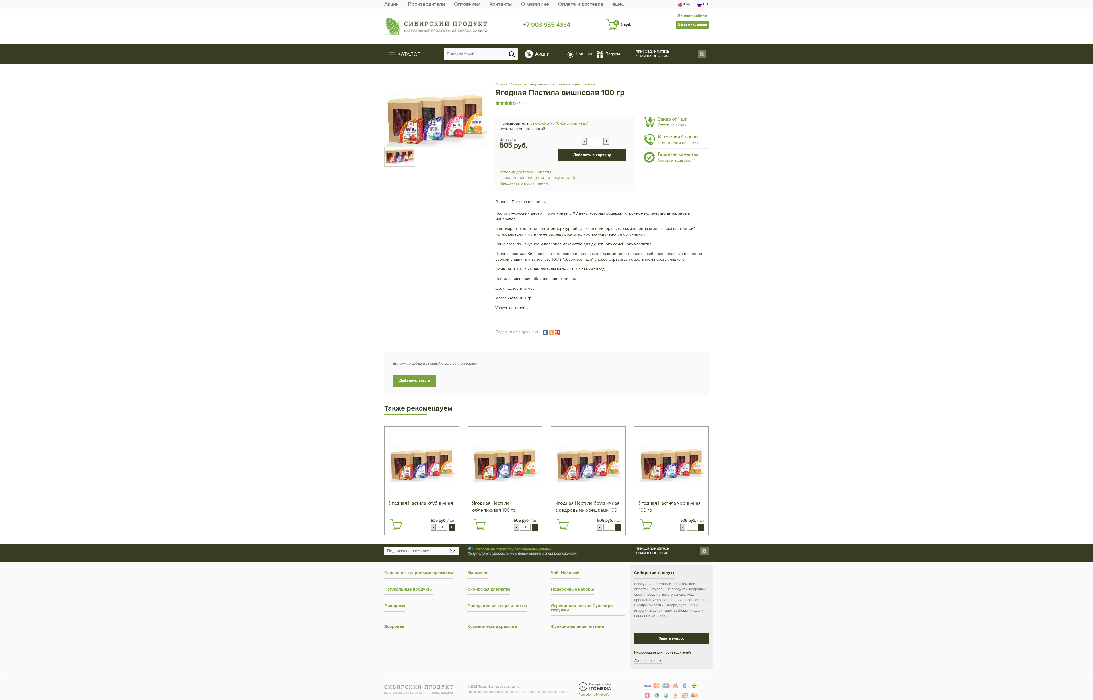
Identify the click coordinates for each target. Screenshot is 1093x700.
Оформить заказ (692, 25)
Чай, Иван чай (565, 572)
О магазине (535, 4)
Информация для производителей (662, 652)
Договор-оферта (648, 660)
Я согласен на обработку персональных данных (511, 549)
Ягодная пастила (581, 84)
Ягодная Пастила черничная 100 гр (670, 506)
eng (686, 4)
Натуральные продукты (408, 589)
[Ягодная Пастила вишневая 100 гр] (435, 118)
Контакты (501, 4)
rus (706, 4)
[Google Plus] (557, 332)
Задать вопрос (671, 638)
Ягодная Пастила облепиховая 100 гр (493, 506)
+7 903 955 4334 (546, 24)
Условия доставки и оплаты (525, 172)
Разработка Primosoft (594, 695)
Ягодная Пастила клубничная (421, 503)
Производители (426, 4)
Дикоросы (394, 606)
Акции (391, 4)
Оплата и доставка (580, 4)
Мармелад (477, 572)
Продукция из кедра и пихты (497, 606)
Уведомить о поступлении (524, 183)
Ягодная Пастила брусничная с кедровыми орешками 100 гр (587, 507)
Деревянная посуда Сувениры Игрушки (582, 608)
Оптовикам (467, 4)
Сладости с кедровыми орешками (538, 84)
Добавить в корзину (592, 154)
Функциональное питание (577, 626)
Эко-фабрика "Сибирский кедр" (560, 123)
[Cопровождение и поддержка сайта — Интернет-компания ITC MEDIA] (595, 686)
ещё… (619, 4)
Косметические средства (492, 626)
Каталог (501, 84)
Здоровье (394, 626)
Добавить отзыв (414, 380)
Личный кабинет (693, 15)
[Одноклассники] (551, 332)
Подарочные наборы (572, 589)
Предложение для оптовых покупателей (537, 177)
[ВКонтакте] (545, 332)
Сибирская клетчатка (488, 589)
